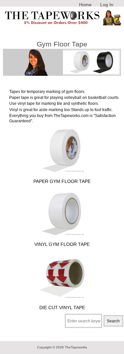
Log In (106, 4)
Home (85, 4)
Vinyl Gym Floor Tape (62, 244)
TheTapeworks (76, 347)
